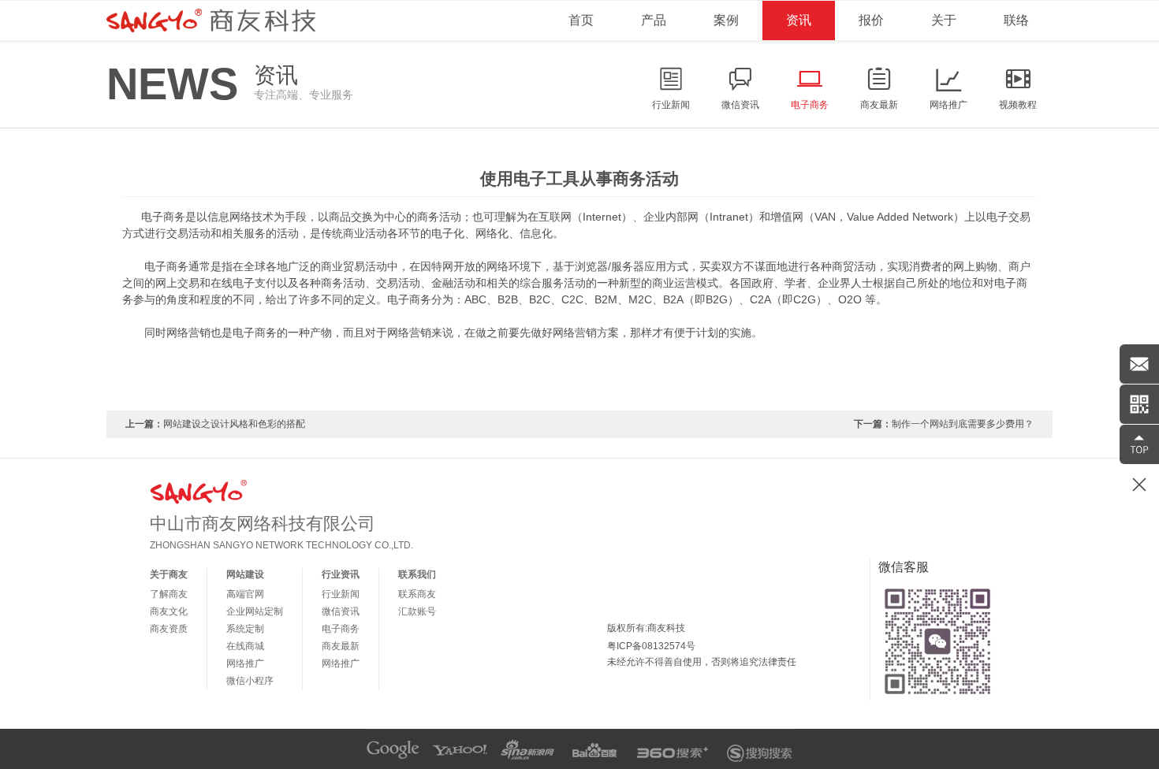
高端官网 (245, 594)
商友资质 (169, 628)
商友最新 (341, 646)
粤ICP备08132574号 (651, 646)
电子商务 (341, 628)
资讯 (798, 20)
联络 (1016, 20)
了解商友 (169, 594)
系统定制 (245, 628)
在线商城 (245, 646)
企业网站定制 (254, 611)
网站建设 (245, 574)
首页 (581, 20)
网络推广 (245, 663)
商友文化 (169, 611)
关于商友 (169, 574)
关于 (943, 20)
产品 (653, 20)
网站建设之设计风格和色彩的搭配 (234, 423)
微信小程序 (250, 680)
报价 (871, 20)
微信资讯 (341, 611)
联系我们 (417, 574)
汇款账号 (417, 611)
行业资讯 (341, 574)
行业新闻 (341, 594)
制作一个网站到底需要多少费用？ (963, 423)
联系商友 (417, 594)
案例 (726, 20)
